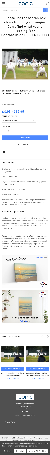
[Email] (4, 152)
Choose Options (12, 369)
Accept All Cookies (37, 451)
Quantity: (6, 126)
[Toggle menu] (3, 3)
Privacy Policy (10, 422)
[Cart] (47, 3)
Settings (7, 451)
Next (47, 336)
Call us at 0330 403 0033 (25, 415)
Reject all (20, 451)
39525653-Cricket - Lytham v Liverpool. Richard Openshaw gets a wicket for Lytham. (12, 376)
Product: (10, 116)
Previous (42, 336)
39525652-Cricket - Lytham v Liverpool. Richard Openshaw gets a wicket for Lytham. (37, 375)
